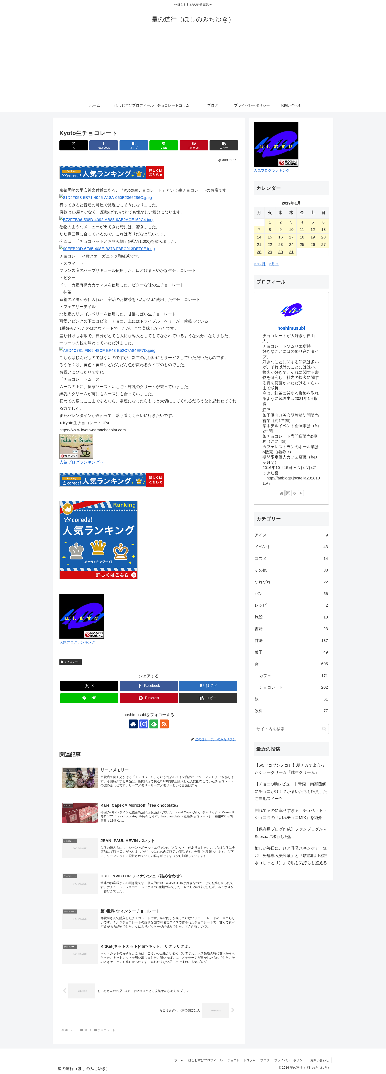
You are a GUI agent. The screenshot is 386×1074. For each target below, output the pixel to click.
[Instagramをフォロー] (143, 724)
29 (270, 252)
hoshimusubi (291, 328)
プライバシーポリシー (290, 1060)
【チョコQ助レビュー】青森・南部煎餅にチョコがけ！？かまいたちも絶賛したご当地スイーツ (291, 791)
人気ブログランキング (77, 642)
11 (302, 229)
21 (259, 244)
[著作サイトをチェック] (133, 724)
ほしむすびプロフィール (205, 1060)
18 (302, 237)
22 (270, 244)
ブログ (265, 1060)
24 (291, 244)
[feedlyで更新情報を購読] (153, 724)
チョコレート (72, 661)
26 (312, 244)
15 (270, 237)
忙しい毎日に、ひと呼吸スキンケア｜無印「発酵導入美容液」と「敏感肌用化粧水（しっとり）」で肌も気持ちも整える (291, 855)
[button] (224, 145)
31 (291, 252)
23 (280, 244)
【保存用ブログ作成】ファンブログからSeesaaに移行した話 (291, 833)
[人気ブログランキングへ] (76, 446)
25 (302, 244)
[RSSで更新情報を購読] (164, 724)
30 (280, 252)
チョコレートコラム (241, 1060)
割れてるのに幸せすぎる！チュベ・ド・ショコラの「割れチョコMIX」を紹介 (291, 814)
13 (323, 229)
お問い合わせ (319, 1060)
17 (291, 237)
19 (312, 237)
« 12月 (260, 264)
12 (312, 229)
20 (323, 237)
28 (259, 252)
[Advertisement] (193, 65)
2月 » (274, 264)
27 (323, 244)
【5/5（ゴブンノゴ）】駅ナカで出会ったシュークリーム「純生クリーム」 (290, 769)
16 (280, 237)
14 (259, 237)
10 (291, 229)
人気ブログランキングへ (81, 462)
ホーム (179, 1060)
